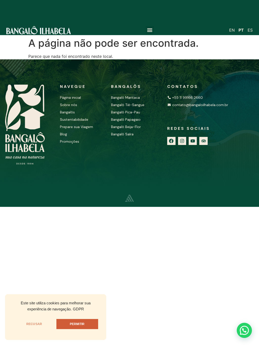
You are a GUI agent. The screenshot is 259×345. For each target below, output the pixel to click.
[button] (150, 30)
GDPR (78, 309)
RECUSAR (34, 324)
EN (232, 30)
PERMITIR (77, 324)
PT (241, 30)
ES (250, 30)
